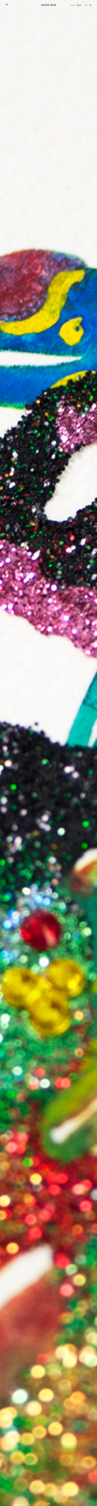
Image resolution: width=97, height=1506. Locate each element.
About (73, 5)
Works (79, 5)
